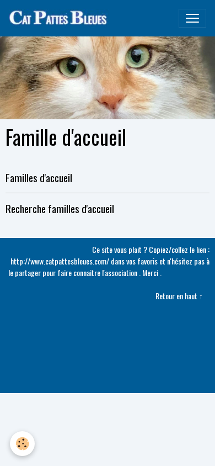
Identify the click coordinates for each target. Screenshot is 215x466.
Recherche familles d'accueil (60, 208)
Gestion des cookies (107, 382)
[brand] (61, 18)
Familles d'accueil (39, 178)
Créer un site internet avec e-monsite (108, 334)
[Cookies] (22, 443)
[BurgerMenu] (192, 18)
